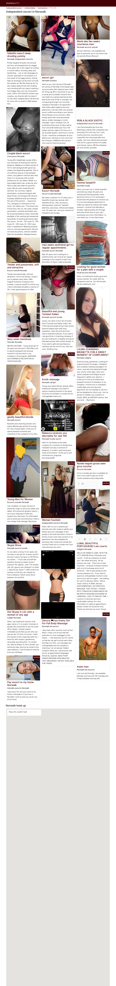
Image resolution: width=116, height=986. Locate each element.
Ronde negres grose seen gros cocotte (91, 465)
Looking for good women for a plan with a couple (91, 268)
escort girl (48, 77)
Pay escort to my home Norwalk (20, 683)
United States (29, 8)
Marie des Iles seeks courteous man (88, 43)
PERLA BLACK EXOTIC (90, 120)
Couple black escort (18, 153)
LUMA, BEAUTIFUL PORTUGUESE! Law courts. (92, 545)
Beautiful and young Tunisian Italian (53, 313)
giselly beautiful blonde (20, 417)
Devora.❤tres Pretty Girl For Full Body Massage (56, 622)
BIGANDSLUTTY (12, 3)
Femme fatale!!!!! (86, 182)
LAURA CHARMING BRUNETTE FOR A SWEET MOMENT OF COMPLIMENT (93, 352)
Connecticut (42, 8)
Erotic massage (50, 379)
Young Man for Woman (20, 499)
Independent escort (14, 8)
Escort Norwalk (51, 190)
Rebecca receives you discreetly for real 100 (54, 434)
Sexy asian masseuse (19, 339)
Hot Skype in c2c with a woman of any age (20, 613)
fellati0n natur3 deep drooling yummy (19, 54)
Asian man (83, 666)
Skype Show (14, 545)
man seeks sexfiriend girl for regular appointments (58, 246)
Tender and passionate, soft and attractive (23, 266)
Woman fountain (51, 520)
